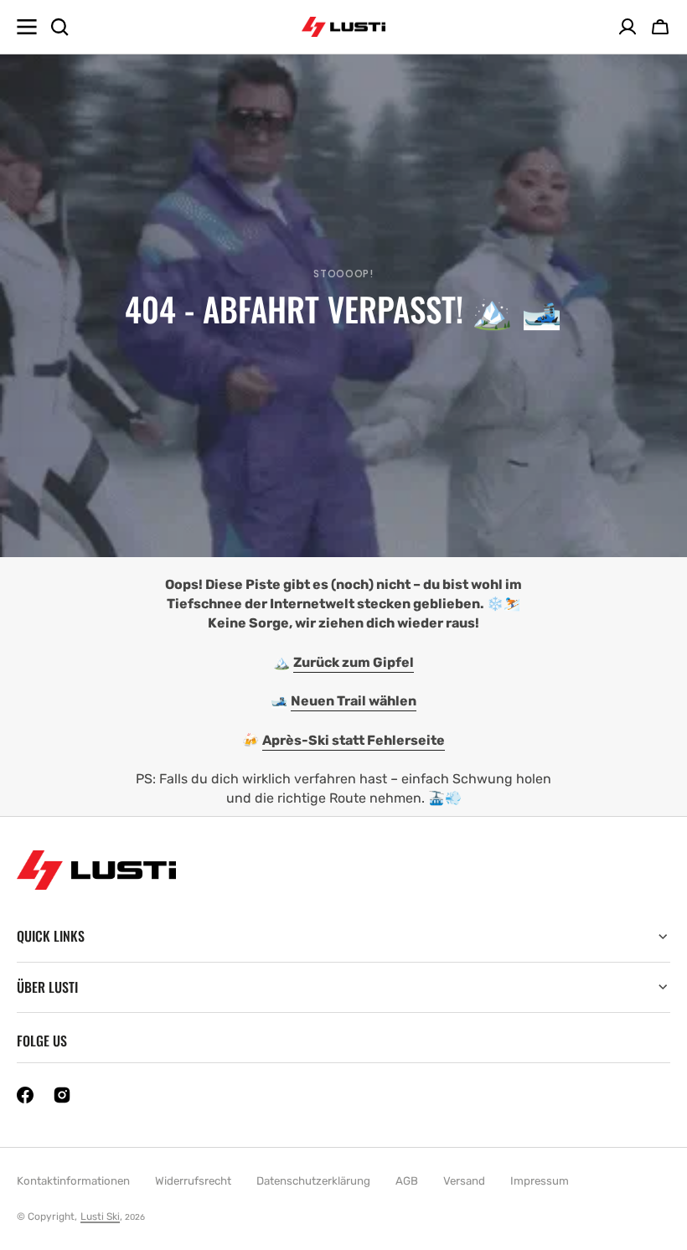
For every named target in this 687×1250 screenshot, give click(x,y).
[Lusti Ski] (343, 27)
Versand (464, 1181)
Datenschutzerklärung (313, 1181)
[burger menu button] (27, 27)
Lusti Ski (100, 1216)
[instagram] (62, 1095)
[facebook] (25, 1095)
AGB (406, 1181)
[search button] (59, 27)
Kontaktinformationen (73, 1181)
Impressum (539, 1181)
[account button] (627, 27)
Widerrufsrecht (193, 1181)
